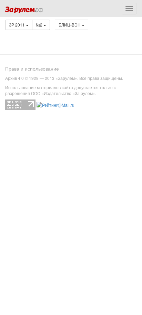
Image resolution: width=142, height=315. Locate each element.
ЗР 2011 (17, 25)
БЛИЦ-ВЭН (70, 25)
